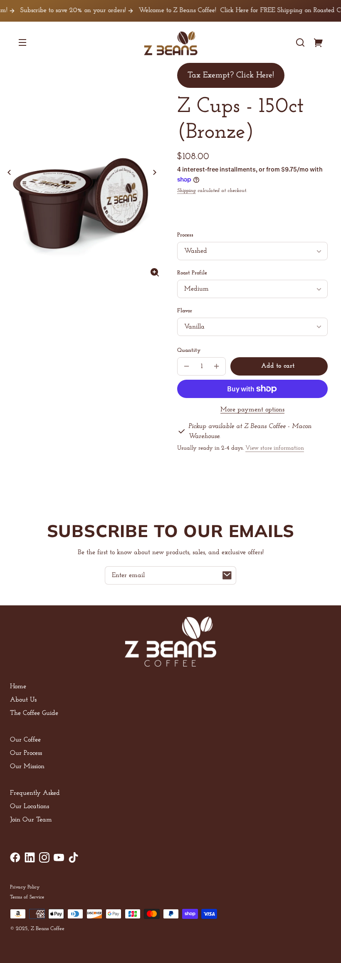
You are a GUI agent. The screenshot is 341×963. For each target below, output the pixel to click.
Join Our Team (31, 819)
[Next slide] (155, 172)
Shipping (186, 190)
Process (185, 235)
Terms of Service (27, 897)
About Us (23, 700)
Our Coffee (25, 740)
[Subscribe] (227, 575)
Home (18, 686)
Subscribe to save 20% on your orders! (63, 10)
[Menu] (22, 42)
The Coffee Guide (34, 713)
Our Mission (27, 766)
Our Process (26, 753)
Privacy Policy (25, 887)
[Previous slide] (9, 172)
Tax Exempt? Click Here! (231, 75)
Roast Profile (192, 273)
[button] (300, 42)
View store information (274, 448)
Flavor (184, 311)
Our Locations (29, 806)
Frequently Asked (35, 793)
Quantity (188, 350)
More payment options (252, 409)
